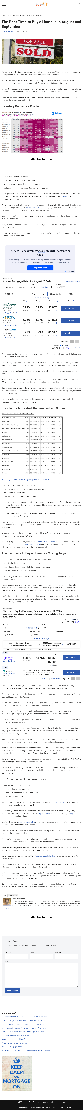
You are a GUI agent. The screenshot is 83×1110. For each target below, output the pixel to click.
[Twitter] (8, 908)
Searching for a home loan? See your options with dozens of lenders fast (30, 479)
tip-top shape (44, 813)
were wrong (64, 196)
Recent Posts (13, 895)
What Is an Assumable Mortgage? (15, 1043)
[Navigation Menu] (4, 4)
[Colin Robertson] (7, 905)
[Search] (79, 4)
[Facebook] (5, 908)
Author (4, 895)
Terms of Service (51, 1108)
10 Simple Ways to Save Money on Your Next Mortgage (23, 1020)
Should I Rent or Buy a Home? (13, 1039)
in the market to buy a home (37, 208)
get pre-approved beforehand (44, 856)
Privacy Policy (65, 1108)
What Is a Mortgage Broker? (13, 1047)
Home (3, 15)
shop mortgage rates (26, 822)
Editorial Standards (20, 1108)
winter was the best (32, 544)
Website (58, 952)
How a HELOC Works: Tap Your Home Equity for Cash (23, 1032)
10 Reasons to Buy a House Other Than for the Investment (25, 1017)
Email (32, 952)
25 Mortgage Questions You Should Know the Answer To (24, 1028)
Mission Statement (36, 1108)
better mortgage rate (58, 802)
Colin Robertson (9, 31)
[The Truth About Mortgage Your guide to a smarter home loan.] (41, 3)
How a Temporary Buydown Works (15, 1035)
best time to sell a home (45, 542)
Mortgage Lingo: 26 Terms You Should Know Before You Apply (26, 1050)
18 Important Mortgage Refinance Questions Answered (23, 1024)
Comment (9, 961)
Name (8, 952)
